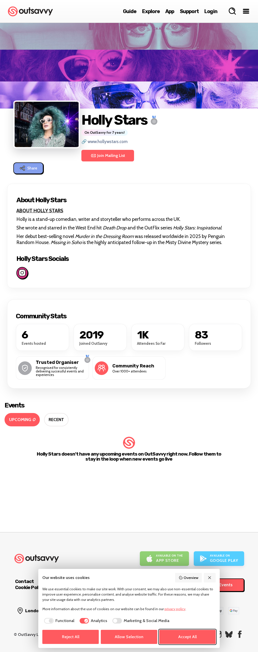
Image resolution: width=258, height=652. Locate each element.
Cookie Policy (29, 587)
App (169, 11)
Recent (56, 419)
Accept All (187, 636)
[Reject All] (210, 577)
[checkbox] (58, 621)
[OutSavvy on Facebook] (239, 634)
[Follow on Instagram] (22, 273)
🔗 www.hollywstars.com (104, 141)
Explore (151, 11)
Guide (130, 11)
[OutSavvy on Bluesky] (228, 634)
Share (32, 168)
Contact (24, 581)
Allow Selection (129, 636)
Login (210, 11)
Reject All (70, 636)
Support (189, 11)
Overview (191, 577)
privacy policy (175, 609)
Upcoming (22, 419)
